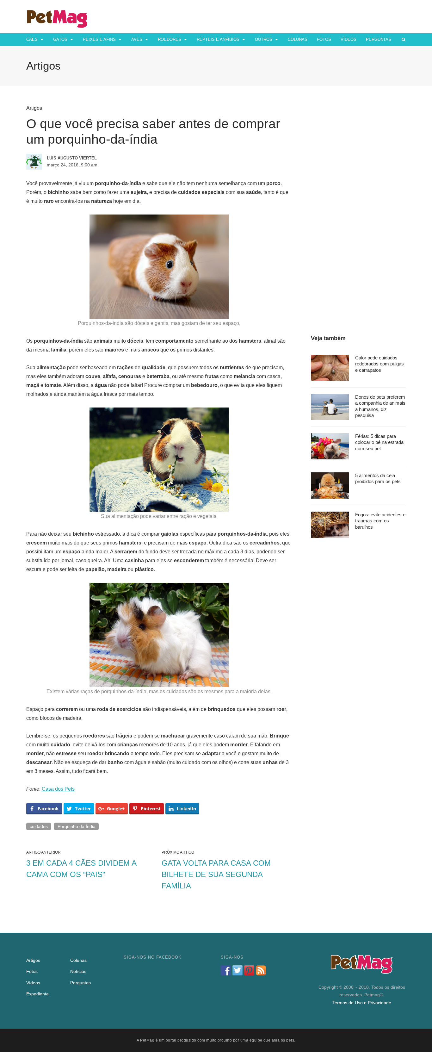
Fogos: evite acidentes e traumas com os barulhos (380, 521)
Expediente (37, 993)
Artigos (34, 108)
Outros (263, 39)
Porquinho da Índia (77, 826)
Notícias (78, 971)
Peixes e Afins (99, 39)
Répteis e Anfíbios (218, 39)
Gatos (60, 39)
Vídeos (348, 39)
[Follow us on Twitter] (237, 970)
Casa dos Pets (58, 789)
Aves (136, 39)
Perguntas (378, 39)
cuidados (39, 826)
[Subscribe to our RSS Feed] (261, 970)
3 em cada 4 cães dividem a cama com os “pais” (81, 869)
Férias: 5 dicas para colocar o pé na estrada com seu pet (379, 442)
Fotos (324, 39)
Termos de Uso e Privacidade (361, 1002)
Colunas (297, 39)
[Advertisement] (358, 200)
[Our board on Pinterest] (249, 970)
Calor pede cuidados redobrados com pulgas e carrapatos (379, 364)
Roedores (169, 39)
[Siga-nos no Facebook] (226, 970)
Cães (32, 39)
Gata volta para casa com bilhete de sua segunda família (216, 874)
